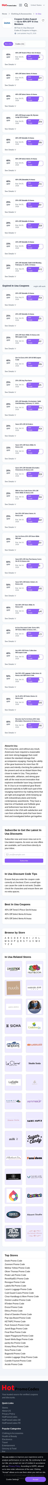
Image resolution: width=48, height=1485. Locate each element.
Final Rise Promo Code (15, 1332)
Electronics (7, 1439)
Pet (3, 1452)
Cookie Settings (12, 1479)
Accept (35, 1479)
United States (36, 5)
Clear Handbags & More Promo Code (22, 1296)
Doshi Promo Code (13, 1261)
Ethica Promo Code (14, 1311)
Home (4, 14)
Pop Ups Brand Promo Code (18, 1318)
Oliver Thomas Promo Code (17, 1271)
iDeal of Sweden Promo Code (18, 1314)
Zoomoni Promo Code (15, 1264)
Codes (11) (19, 44)
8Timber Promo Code (14, 1304)
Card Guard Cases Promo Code (19, 1293)
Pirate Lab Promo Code (15, 1275)
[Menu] (20, 5)
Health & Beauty (9, 1436)
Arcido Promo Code (14, 1364)
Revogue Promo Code (15, 1282)
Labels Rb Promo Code (15, 1286)
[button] (38, 5)
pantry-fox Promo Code (15, 1343)
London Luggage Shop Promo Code (21, 1357)
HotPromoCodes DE (11, 1420)
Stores (5, 1408)
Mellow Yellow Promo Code (17, 1268)
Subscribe (24, 861)
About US (6, 1411)
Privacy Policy (8, 1414)
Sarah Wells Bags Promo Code (19, 1339)
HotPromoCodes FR (11, 1423)
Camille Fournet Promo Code (18, 1361)
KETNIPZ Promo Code (15, 1321)
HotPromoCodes (9, 1417)
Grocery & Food (9, 1448)
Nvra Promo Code (13, 1350)
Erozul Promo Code (14, 1307)
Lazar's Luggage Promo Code (18, 1289)
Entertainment (8, 1445)
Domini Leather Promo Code (18, 1300)
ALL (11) (8, 44)
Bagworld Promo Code (15, 1354)
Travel (5, 1442)
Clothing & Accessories (21, 14)
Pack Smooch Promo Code (17, 1325)
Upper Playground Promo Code (19, 1336)
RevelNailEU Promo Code (17, 1279)
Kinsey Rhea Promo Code (17, 1346)
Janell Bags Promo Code (16, 1329)
